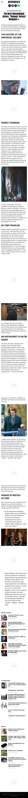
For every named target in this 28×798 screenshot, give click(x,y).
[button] (2, 1)
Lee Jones (4, 398)
